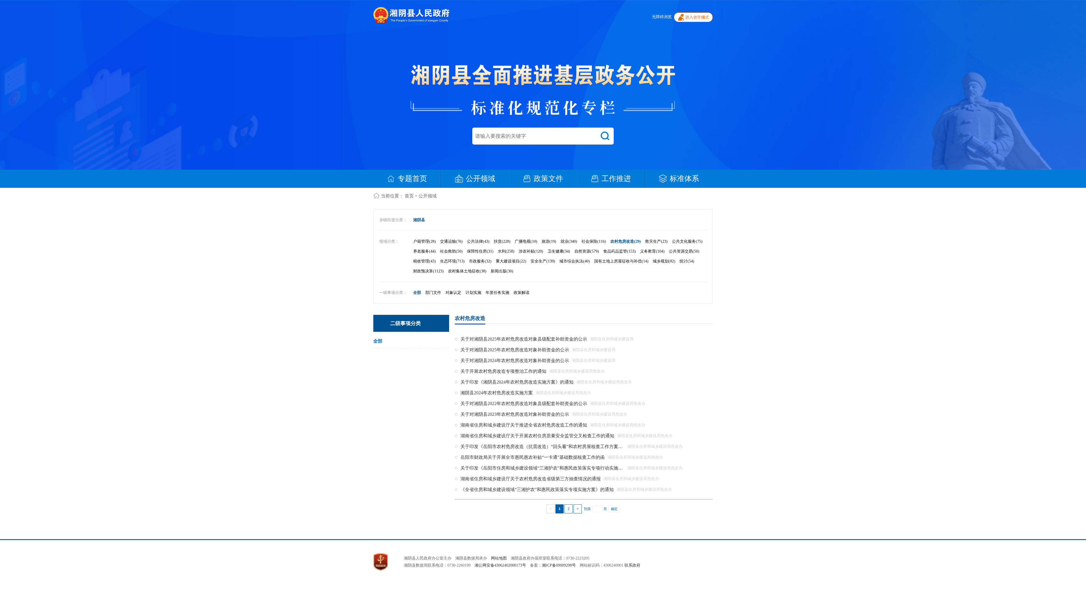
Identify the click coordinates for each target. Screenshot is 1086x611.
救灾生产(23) (656, 241)
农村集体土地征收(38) (467, 271)
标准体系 (684, 179)
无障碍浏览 (662, 17)
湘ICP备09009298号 (559, 565)
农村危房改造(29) (625, 241)
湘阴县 (419, 220)
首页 (409, 195)
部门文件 (433, 293)
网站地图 (499, 558)
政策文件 (548, 179)
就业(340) (569, 241)
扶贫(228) (502, 241)
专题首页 (412, 179)
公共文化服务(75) (687, 241)
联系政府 (631, 565)
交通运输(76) (451, 241)
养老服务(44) (424, 251)
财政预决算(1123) (428, 271)
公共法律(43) (478, 241)
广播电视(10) (526, 241)
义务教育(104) (652, 251)
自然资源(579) (586, 251)
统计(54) (687, 261)
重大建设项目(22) (511, 261)
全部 (417, 293)
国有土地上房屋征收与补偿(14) (621, 261)
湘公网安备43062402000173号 (500, 565)
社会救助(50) (451, 251)
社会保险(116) (593, 241)
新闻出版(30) (502, 271)
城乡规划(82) (664, 261)
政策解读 (521, 293)
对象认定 (453, 293)
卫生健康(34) (559, 251)
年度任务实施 (497, 293)
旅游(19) (549, 241)
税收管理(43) (424, 261)
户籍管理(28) (424, 241)
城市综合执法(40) (574, 261)
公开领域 (480, 179)
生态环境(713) (452, 261)
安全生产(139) (543, 261)
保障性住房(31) (480, 251)
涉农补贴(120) (531, 251)
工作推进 (616, 179)
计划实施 (473, 293)
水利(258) (506, 251)
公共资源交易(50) (684, 251)
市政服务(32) (480, 261)
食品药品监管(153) (619, 251)
